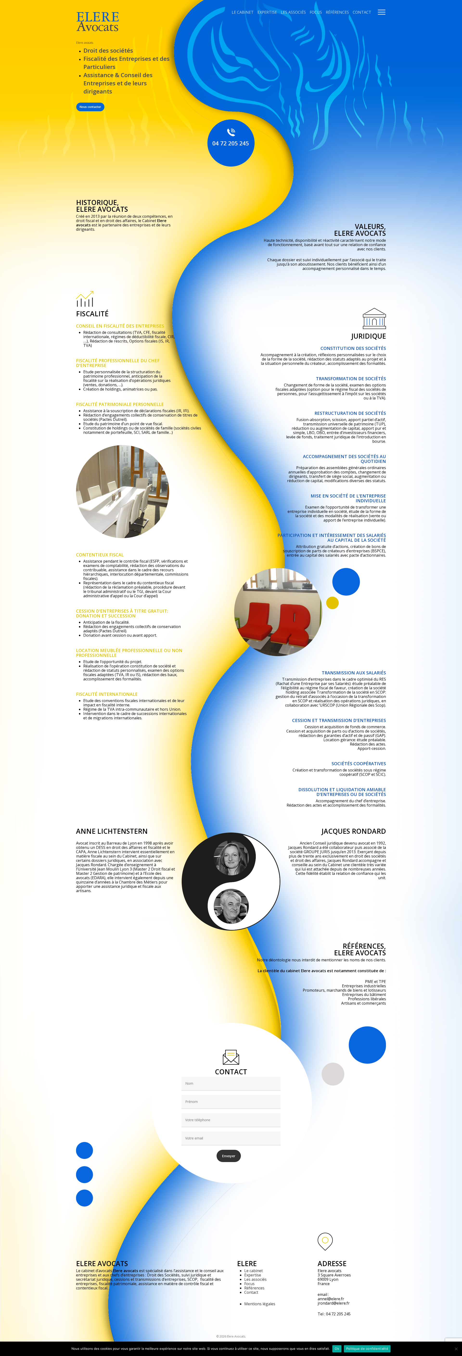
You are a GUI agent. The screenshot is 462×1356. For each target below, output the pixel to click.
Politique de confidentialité (367, 1348)
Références (337, 12)
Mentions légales (259, 1303)
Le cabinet (243, 12)
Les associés (293, 12)
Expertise (267, 12)
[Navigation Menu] (382, 12)
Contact (362, 12)
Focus (316, 12)
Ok (337, 1348)
